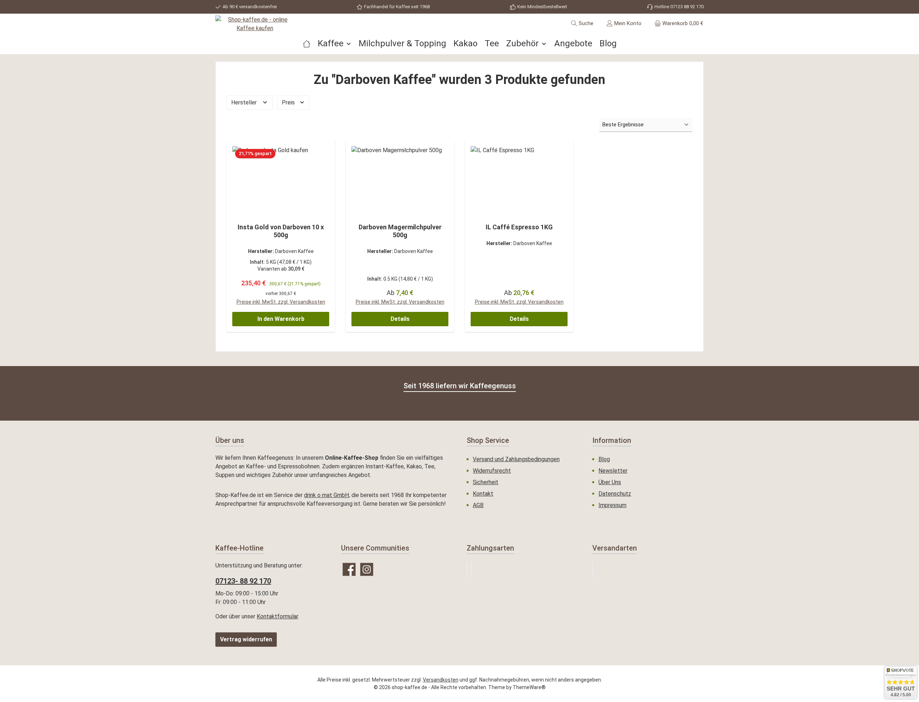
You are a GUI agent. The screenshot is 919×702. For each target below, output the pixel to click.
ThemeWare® (529, 687)
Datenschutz (614, 493)
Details (400, 318)
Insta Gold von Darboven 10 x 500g (281, 231)
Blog (604, 459)
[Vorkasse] (471, 569)
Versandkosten (440, 680)
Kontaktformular (277, 616)
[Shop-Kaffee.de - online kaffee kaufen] (306, 43)
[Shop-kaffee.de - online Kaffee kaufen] (254, 24)
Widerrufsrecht (492, 470)
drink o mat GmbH (326, 495)
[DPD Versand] (592, 569)
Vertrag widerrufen (246, 639)
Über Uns (609, 482)
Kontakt (483, 493)
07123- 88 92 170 (243, 581)
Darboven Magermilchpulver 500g (400, 231)
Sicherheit (485, 482)
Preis (289, 102)
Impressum (612, 505)
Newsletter (613, 470)
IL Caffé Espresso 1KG (519, 227)
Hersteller (244, 102)
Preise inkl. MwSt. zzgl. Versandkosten (281, 302)
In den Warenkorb (280, 318)
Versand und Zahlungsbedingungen (516, 459)
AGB (478, 505)
